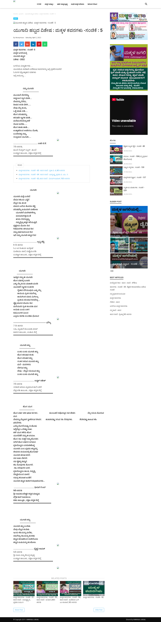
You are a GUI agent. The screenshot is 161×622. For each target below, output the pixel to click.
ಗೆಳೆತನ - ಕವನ (115, 302)
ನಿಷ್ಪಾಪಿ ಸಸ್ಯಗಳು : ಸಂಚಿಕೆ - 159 (134, 167)
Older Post (99, 610)
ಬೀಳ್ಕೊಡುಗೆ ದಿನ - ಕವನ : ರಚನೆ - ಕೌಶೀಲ (123, 283)
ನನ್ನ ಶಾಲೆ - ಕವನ (115, 310)
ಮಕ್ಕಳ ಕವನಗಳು (115, 298)
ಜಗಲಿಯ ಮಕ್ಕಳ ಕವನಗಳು (118, 306)
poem (15, 18)
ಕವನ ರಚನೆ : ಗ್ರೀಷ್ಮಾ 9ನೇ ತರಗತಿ (120, 314)
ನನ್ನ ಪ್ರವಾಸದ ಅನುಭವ (117, 294)
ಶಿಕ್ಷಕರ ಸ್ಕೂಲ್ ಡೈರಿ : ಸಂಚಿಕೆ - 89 (134, 146)
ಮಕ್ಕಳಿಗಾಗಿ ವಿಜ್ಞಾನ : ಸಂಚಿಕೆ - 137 (135, 177)
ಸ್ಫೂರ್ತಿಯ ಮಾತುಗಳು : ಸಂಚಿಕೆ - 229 (134, 188)
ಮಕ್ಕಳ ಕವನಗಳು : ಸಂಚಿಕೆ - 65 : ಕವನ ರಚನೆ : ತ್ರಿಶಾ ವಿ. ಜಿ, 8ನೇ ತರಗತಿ (42, 170)
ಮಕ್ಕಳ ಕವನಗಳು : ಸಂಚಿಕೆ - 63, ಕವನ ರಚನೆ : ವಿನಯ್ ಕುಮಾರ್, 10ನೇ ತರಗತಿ (44, 179)
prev (111, 270)
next (113, 270)
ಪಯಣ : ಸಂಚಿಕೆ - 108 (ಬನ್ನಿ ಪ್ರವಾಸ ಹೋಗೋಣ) (135, 157)
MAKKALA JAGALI (33, 619)
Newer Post (19, 610)
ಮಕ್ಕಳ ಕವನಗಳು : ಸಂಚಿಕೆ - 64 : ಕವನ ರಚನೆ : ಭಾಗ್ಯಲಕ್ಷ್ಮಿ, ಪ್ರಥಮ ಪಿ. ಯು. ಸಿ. (43, 174)
